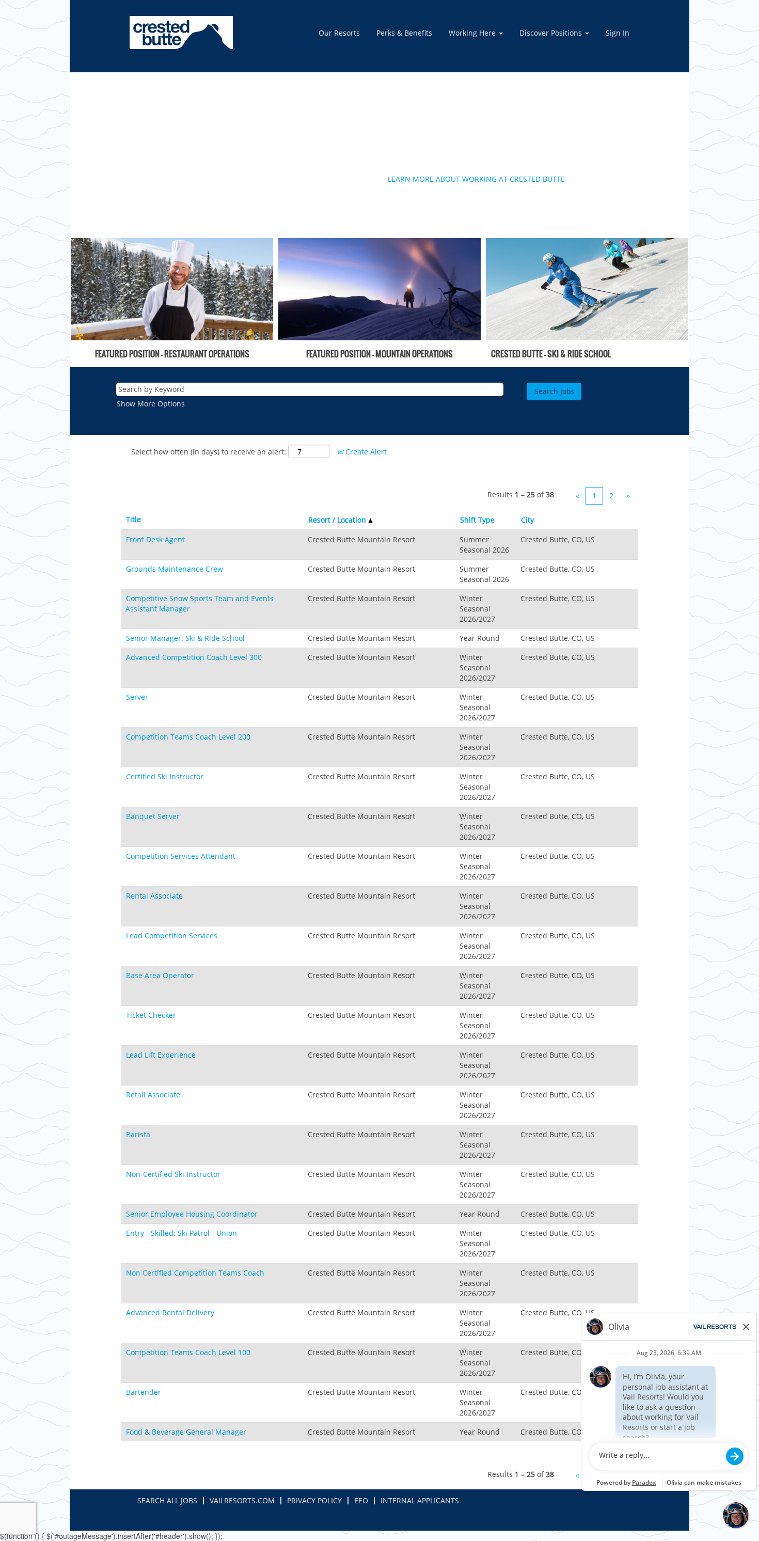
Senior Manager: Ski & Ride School (185, 638)
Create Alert (365, 452)
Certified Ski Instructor (164, 776)
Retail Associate (153, 1094)
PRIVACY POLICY (314, 1500)
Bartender (143, 1392)
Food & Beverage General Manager (186, 1432)
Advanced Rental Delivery (170, 1312)
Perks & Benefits (404, 33)
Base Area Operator (160, 975)
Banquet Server (153, 816)
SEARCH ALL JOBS (167, 1500)
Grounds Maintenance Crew (174, 569)
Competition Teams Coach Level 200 (188, 737)
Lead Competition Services (171, 935)
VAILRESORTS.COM (242, 1500)
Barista (138, 1134)
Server (137, 697)
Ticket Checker (151, 1015)
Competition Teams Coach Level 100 (188, 1352)
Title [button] (133, 519)
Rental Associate (154, 896)
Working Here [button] (473, 33)
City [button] (527, 520)
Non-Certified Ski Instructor (173, 1174)
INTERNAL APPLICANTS (420, 1500)
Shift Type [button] (477, 520)
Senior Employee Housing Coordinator (192, 1214)
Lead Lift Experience (161, 1055)
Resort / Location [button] (338, 520)
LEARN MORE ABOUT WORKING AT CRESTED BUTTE (476, 179)
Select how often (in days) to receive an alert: (208, 452)
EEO (361, 1500)
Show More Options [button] (151, 403)
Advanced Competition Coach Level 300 (194, 657)
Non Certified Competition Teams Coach (195, 1273)
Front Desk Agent (155, 539)
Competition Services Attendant (180, 856)
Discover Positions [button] (551, 33)
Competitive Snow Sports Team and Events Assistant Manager (199, 603)
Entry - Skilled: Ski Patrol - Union (181, 1233)
